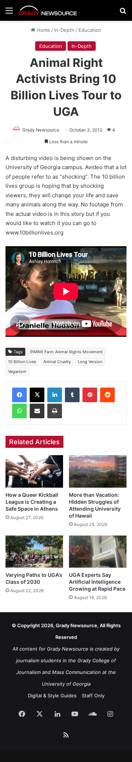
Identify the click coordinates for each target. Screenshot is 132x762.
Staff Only (93, 695)
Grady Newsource (40, 130)
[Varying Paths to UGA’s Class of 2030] (34, 552)
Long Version (90, 361)
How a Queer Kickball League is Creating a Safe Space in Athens (32, 502)
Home (42, 30)
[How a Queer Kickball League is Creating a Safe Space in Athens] (34, 471)
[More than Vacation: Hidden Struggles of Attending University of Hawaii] (97, 471)
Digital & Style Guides (52, 695)
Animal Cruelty (57, 361)
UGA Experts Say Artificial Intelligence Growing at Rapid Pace (97, 582)
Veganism (17, 371)
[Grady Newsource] (47, 10)
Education (89, 30)
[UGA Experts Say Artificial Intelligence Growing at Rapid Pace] (97, 552)
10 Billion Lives (22, 361)
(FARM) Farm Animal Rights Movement (66, 351)
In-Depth (64, 30)
